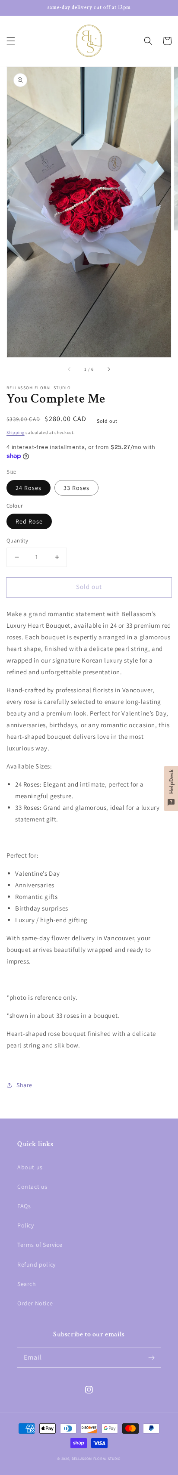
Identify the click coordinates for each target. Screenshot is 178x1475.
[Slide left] (69, 369)
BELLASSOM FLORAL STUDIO (96, 1458)
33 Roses (76, 488)
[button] (10, 40)
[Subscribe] (151, 1357)
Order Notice (35, 1303)
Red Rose (29, 521)
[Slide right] (108, 369)
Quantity (17, 540)
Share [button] (24, 1085)
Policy (25, 1225)
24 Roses (28, 488)
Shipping (15, 432)
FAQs (24, 1206)
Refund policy (36, 1264)
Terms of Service (40, 1245)
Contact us (32, 1186)
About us (30, 1167)
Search (26, 1284)
